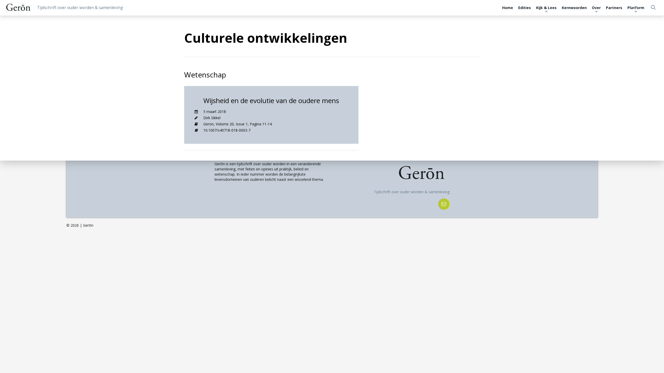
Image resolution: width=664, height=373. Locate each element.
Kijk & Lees (546, 7)
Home (507, 7)
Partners (614, 7)
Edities (524, 7)
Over (596, 7)
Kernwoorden (574, 7)
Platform (635, 7)
